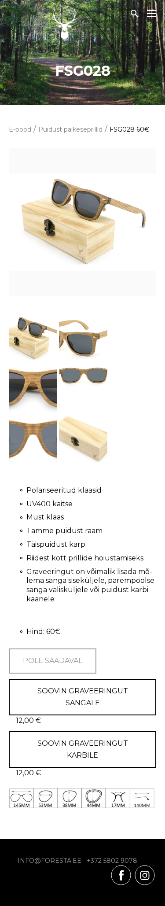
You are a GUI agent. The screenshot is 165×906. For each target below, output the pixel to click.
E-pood (20, 129)
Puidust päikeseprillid (70, 129)
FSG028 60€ (129, 129)
